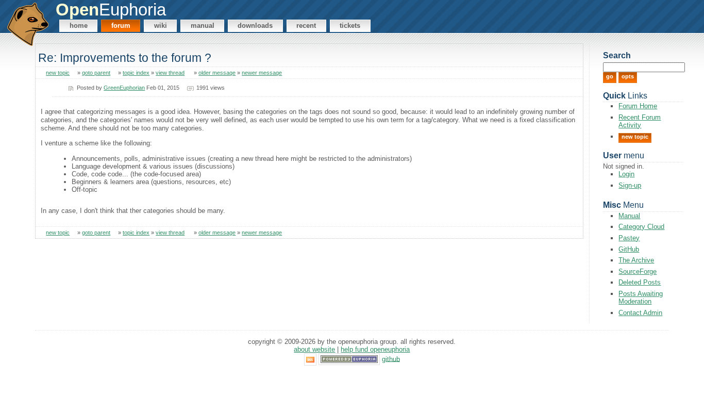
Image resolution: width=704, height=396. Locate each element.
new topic (58, 73)
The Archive (636, 260)
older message (217, 73)
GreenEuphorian (124, 88)
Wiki (160, 25)
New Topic (635, 137)
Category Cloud (641, 226)
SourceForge (637, 271)
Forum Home (637, 106)
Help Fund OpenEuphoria (375, 349)
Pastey (629, 238)
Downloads (255, 25)
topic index (136, 73)
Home (79, 25)
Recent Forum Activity (639, 121)
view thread (170, 73)
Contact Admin (640, 313)
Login (626, 174)
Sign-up (629, 185)
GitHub (628, 249)
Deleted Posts (639, 282)
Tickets (350, 25)
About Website (314, 349)
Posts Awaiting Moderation (640, 297)
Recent (306, 25)
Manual (202, 25)
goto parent (96, 73)
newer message (262, 73)
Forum (120, 25)
